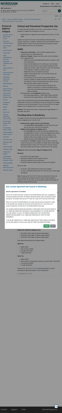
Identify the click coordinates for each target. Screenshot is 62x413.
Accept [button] (46, 226)
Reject (53, 226)
